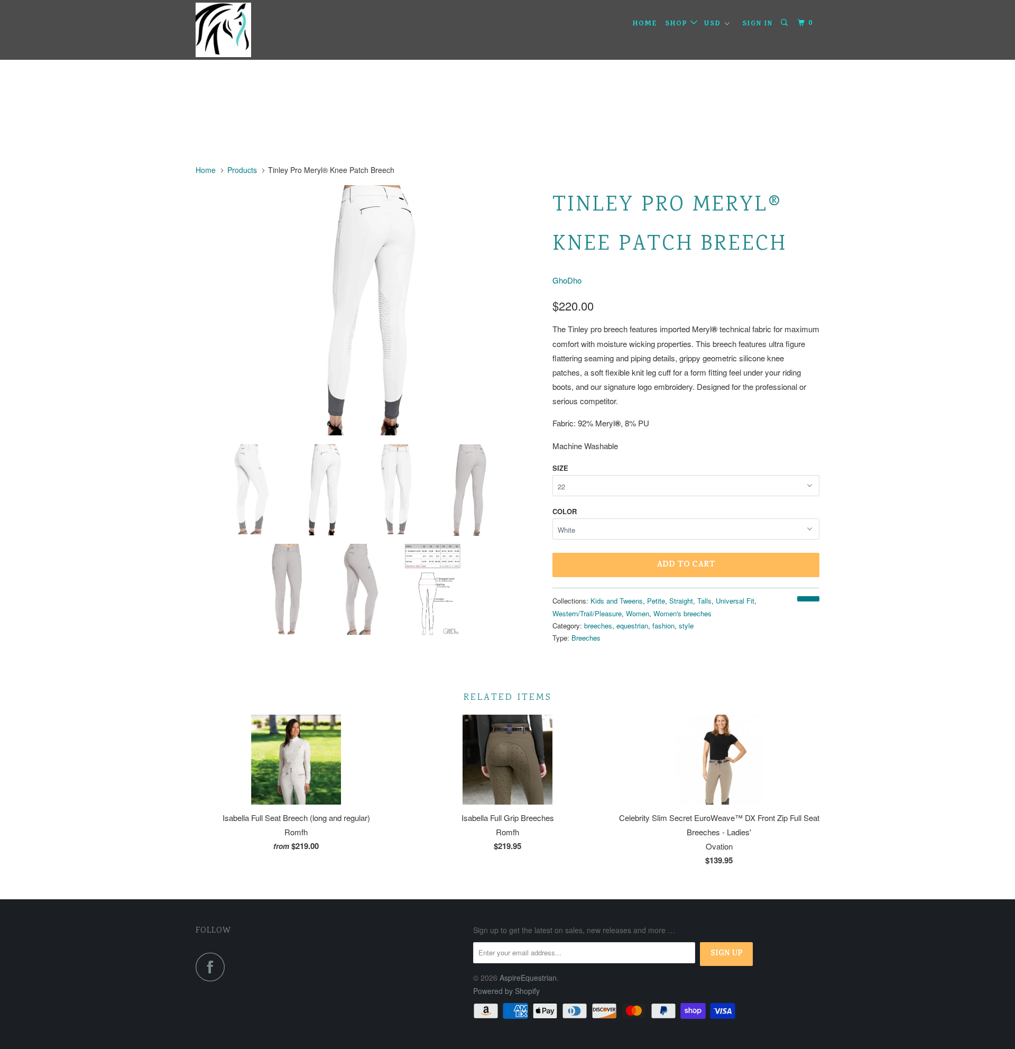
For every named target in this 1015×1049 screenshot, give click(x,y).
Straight (681, 601)
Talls (704, 601)
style (686, 626)
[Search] (785, 23)
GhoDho (567, 280)
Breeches (586, 638)
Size (560, 468)
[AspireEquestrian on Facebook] (213, 966)
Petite (656, 601)
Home (645, 24)
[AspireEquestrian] (250, 30)
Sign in (757, 24)
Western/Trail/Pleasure (587, 613)
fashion (663, 626)
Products (242, 170)
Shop (677, 24)
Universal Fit (735, 601)
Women (637, 613)
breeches (598, 626)
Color (564, 511)
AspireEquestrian (528, 977)
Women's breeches (682, 613)
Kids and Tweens (616, 601)
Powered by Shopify (506, 991)
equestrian (632, 626)
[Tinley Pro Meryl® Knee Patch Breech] (369, 310)
